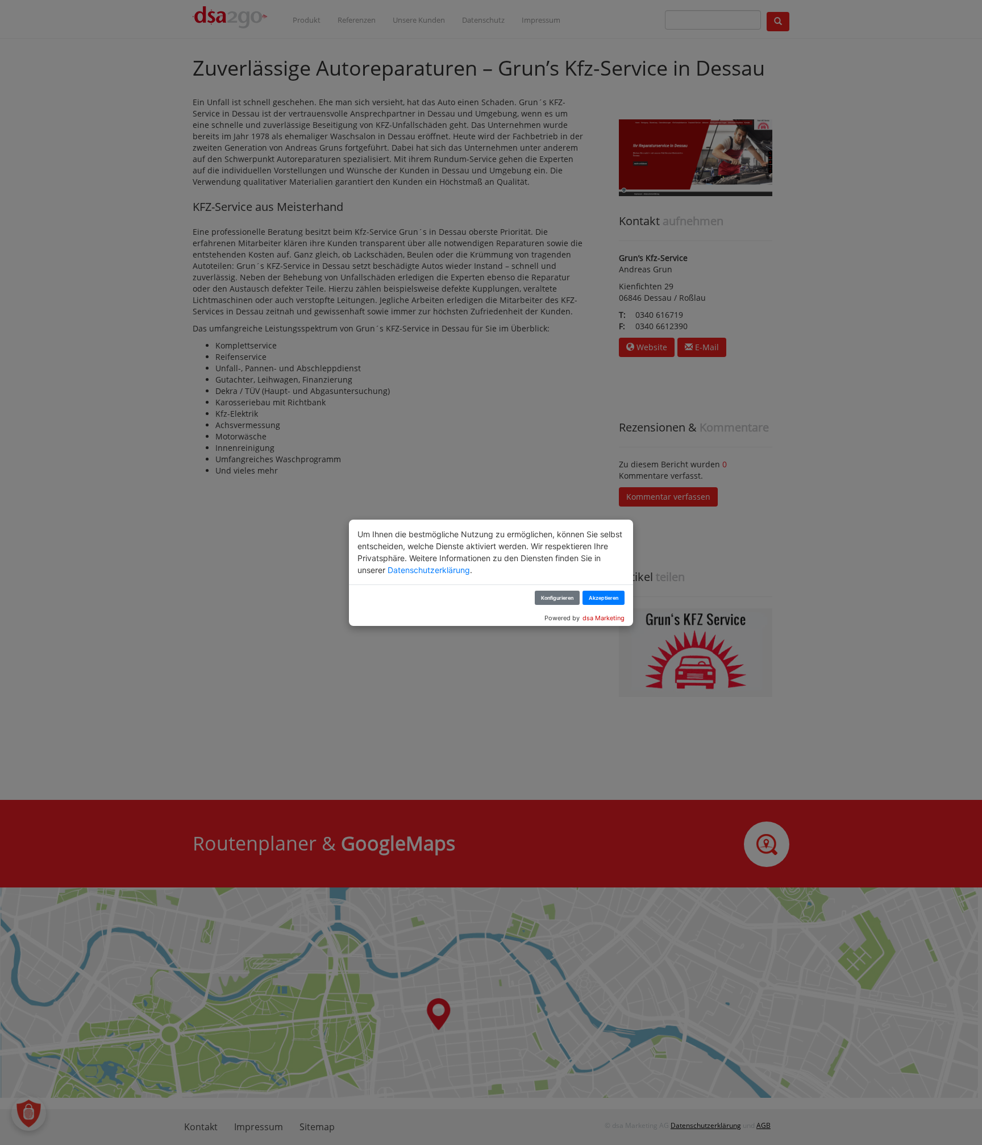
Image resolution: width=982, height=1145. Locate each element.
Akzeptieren (603, 598)
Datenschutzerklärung (429, 570)
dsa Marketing (603, 618)
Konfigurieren (557, 598)
